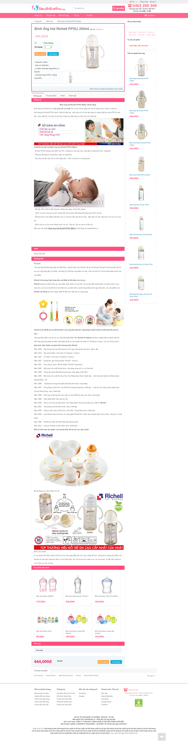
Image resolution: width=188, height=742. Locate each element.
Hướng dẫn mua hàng (42, 696)
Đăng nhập (144, 2)
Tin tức (76, 15)
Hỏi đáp (89, 15)
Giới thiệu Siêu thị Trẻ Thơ (66, 693)
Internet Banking (107, 696)
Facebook (82, 693)
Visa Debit (104, 699)
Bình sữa (38, 224)
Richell (46, 112)
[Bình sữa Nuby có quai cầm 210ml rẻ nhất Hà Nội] (107, 619)
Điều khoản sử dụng (97, 89)
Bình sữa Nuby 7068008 (44, 596)
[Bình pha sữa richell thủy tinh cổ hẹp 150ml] (141, 193)
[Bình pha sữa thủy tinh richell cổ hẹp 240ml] (141, 223)
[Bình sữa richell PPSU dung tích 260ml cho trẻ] (141, 163)
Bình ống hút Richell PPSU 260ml (69, 21)
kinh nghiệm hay (131, 733)
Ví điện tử (104, 705)
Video (62, 96)
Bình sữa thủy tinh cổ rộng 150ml (141, 264)
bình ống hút (38, 675)
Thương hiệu (51, 96)
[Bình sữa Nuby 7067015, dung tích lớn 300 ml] (107, 584)
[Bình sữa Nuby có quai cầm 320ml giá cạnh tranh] (77, 619)
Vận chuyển (118, 89)
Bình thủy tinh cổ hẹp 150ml (139, 205)
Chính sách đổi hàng (41, 702)
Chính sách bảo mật (41, 705)
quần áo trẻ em (38, 728)
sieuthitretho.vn (92, 228)
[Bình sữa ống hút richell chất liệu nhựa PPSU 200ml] (141, 131)
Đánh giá (72, 96)
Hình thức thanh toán (64, 696)
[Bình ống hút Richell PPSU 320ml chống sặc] (141, 99)
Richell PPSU (51, 675)
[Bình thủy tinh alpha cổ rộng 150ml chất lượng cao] (141, 282)
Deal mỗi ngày (63, 15)
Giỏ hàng (151, 15)
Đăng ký (153, 2)
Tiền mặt (104, 693)
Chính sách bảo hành (64, 699)
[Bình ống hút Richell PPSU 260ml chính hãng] (141, 67)
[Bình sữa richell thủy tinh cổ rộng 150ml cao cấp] (141, 252)
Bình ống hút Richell (66, 675)
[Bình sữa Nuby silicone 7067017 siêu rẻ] (77, 584)
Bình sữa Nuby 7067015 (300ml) (106, 596)
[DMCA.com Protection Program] (139, 706)
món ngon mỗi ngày (118, 733)
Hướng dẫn (109, 89)
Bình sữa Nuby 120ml (43, 631)
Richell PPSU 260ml (91, 675)
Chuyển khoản (106, 702)
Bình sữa (49, 21)
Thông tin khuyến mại (64, 702)
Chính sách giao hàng (42, 699)
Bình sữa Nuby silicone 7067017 (77, 596)
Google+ (82, 696)
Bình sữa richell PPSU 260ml (140, 175)
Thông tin (37, 96)
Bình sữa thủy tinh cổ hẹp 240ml (141, 234)
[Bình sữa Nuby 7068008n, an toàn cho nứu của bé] (48, 584)
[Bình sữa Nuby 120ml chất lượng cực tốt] (48, 619)
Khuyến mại (50, 15)
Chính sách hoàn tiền (64, 705)
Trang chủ (38, 15)
